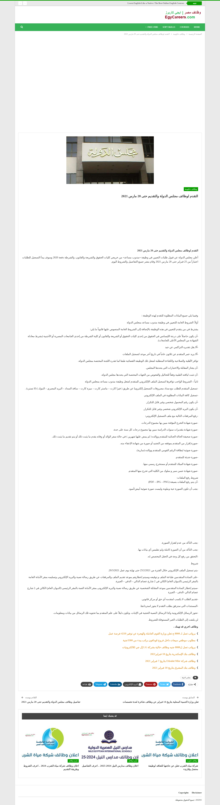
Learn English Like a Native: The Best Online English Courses (156, 3)
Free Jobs (153, 27)
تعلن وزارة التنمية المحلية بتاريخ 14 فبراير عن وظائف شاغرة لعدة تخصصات (161, 702)
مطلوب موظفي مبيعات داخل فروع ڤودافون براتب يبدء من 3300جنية (159, 640)
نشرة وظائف (132, 760)
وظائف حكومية (191, 189)
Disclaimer (197, 792)
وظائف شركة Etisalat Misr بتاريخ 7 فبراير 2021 (170, 661)
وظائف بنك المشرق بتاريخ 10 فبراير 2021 (174, 667)
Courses (184, 27)
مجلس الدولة (186, 677)
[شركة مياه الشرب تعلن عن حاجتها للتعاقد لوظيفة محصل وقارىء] (169, 743)
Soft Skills (169, 27)
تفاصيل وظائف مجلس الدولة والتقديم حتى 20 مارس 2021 (50, 702)
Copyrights (183, 792)
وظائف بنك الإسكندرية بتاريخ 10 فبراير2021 (173, 654)
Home (197, 27)
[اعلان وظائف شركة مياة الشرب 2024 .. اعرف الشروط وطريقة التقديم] (50, 743)
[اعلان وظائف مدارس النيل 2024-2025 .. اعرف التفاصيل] (110, 743)
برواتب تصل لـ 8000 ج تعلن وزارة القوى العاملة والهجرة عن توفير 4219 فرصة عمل (152, 633)
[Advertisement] (110, 60)
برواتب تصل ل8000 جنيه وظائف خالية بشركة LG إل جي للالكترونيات (159, 647)
